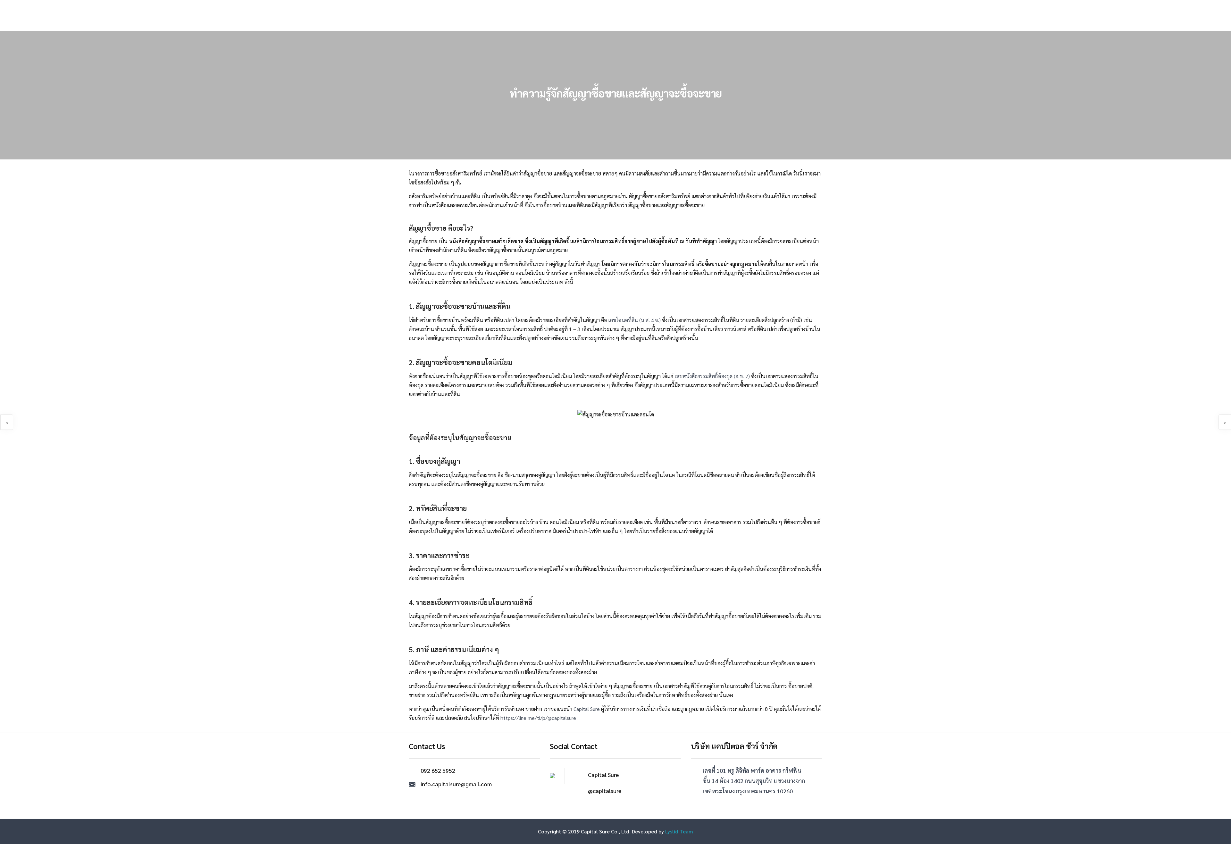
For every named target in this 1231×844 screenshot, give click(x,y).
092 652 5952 (438, 770)
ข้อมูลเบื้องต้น (658, 15)
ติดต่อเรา (712, 15)
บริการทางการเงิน (611, 15)
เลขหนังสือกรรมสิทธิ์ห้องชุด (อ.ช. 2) (712, 376)
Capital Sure (587, 708)
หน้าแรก (529, 15)
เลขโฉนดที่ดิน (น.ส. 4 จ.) (635, 320)
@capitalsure (604, 790)
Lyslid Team (678, 831)
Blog (687, 15)
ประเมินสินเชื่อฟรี (566, 15)
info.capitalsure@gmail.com (456, 784)
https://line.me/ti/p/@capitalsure (538, 717)
